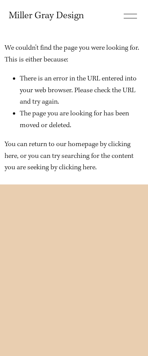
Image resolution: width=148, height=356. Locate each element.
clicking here (77, 167)
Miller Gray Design (46, 15)
